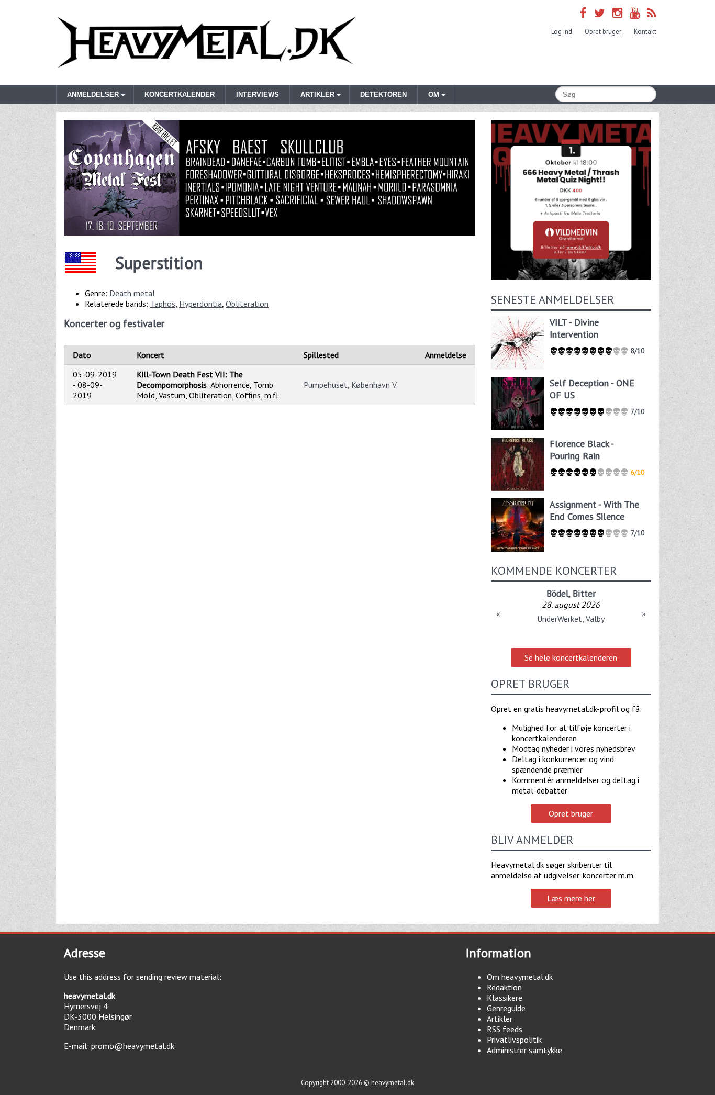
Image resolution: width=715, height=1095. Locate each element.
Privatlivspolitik (514, 1039)
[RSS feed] (651, 12)
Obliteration (247, 303)
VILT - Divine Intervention (574, 328)
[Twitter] (599, 12)
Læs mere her (571, 898)
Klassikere (504, 997)
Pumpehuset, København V (350, 384)
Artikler (499, 1018)
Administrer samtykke (524, 1050)
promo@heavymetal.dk (132, 1046)
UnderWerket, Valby (571, 618)
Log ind (561, 31)
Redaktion (504, 987)
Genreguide (506, 1008)
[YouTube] (635, 12)
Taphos (162, 303)
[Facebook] (583, 12)
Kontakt (645, 31)
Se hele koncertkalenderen (570, 657)
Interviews (257, 94)
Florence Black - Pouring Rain (581, 450)
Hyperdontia (200, 303)
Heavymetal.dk (207, 42)
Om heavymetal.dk (520, 976)
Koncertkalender (179, 94)
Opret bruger (603, 31)
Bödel (557, 593)
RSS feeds (504, 1029)
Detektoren (383, 94)
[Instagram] (617, 12)
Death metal (132, 293)
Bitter (584, 593)
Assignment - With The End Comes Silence (594, 510)
